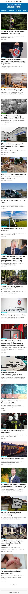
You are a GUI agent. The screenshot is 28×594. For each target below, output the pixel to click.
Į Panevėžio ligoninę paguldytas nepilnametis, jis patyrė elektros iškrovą (13, 146)
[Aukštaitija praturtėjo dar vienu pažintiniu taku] (14, 277)
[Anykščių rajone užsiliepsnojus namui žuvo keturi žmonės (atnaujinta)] (14, 531)
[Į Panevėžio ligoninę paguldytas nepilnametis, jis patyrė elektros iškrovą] (14, 134)
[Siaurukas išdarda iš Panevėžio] (14, 449)
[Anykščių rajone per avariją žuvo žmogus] (14, 190)
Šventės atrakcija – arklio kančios (13, 174)
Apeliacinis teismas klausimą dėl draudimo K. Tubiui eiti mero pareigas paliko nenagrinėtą (13, 259)
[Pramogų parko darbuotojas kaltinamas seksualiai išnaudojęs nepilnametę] (14, 50)
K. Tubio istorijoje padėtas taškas (13, 315)
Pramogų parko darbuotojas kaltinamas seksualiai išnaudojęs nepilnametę (13, 62)
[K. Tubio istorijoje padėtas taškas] (14, 305)
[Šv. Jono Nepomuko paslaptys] (14, 80)
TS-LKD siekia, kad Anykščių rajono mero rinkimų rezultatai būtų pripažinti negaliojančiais (12, 343)
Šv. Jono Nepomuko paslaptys (12, 90)
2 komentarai (9, 180)
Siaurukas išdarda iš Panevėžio (12, 458)
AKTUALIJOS (4, 226)
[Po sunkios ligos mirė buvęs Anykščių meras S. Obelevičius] (14, 106)
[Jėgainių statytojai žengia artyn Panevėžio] (14, 219)
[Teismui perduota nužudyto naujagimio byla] (14, 561)
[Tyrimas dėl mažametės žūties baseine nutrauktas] (14, 391)
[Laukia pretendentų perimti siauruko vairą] (14, 503)
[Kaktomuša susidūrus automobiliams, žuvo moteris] (14, 363)
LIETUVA (3, 29)
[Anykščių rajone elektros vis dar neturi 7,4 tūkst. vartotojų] (14, 22)
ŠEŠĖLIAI (3, 57)
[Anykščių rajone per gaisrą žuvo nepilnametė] (14, 421)
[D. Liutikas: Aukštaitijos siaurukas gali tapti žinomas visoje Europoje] (14, 475)
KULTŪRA (3, 87)
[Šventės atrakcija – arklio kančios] (14, 164)
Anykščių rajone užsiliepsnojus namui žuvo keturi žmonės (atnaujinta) (12, 543)
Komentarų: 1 (9, 492)
